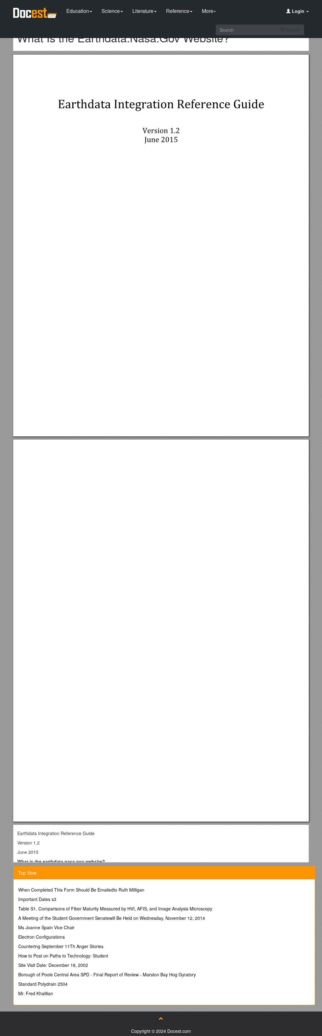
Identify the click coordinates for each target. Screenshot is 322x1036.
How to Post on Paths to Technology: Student (63, 955)
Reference (177, 10)
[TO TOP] (161, 1018)
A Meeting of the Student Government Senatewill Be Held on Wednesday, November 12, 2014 (111, 918)
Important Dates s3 (37, 899)
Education (77, 10)
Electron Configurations (41, 937)
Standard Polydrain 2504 (43, 984)
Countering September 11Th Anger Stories (60, 946)
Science (111, 10)
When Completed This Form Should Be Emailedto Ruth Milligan (81, 890)
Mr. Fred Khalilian (35, 993)
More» (209, 10)
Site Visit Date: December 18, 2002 (53, 965)
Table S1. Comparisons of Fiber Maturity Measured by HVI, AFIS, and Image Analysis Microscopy (115, 908)
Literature (142, 10)
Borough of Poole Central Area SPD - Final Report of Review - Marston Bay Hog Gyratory (107, 974)
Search (292, 30)
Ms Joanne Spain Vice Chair (46, 927)
